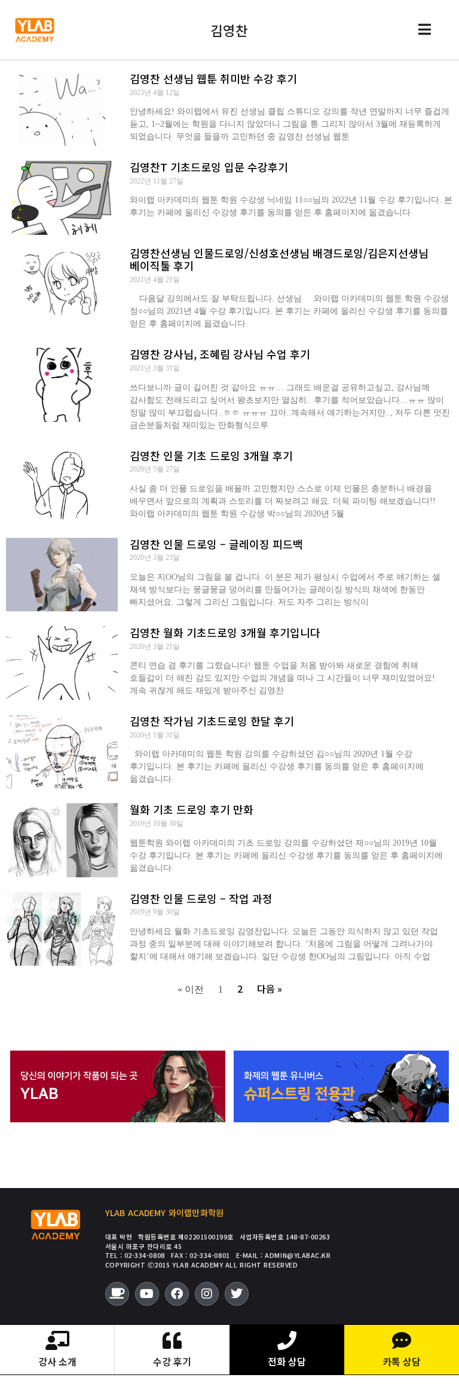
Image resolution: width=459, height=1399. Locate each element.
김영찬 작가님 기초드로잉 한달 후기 (212, 720)
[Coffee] (117, 1294)
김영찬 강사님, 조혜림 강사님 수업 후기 (220, 354)
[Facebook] (177, 1294)
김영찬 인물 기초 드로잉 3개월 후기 (211, 455)
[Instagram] (207, 1294)
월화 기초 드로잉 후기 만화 (191, 809)
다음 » (269, 988)
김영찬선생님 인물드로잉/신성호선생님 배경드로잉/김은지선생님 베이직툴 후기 (279, 259)
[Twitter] (237, 1294)
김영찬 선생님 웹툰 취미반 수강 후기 (213, 78)
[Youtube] (147, 1294)
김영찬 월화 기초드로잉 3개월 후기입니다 (225, 632)
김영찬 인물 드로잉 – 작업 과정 (201, 898)
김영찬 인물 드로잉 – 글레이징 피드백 (216, 544)
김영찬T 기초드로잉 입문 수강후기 (209, 167)
